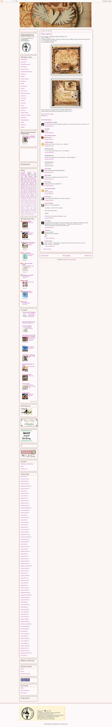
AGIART (23, 76)
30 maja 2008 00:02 (49, 185)
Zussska (24, 301)
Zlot (30, 197)
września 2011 (24, 539)
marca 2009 (24, 611)
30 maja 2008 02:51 (49, 193)
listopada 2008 (24, 621)
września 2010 (24, 568)
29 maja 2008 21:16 (49, 139)
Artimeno (23, 100)
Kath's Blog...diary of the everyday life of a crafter (28, 336)
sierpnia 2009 (24, 599)
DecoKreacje (24, 91)
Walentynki (23, 193)
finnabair (47, 241)
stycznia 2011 (24, 558)
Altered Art (27, 200)
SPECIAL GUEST (25, 207)
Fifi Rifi (22, 83)
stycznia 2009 (24, 616)
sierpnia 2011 (24, 541)
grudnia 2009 (24, 590)
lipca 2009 (23, 602)
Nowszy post (44, 255)
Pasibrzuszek (24, 468)
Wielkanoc (23, 184)
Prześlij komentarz (47, 249)
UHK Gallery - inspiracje (28, 136)
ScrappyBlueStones (49, 122)
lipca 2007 (23, 655)
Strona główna (66, 255)
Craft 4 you (23, 124)
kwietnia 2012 (24, 522)
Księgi (22, 195)
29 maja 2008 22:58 (49, 152)
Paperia (22, 88)
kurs (34, 197)
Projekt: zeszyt (30, 206)
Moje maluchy (30, 195)
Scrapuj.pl (23, 103)
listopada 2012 (24, 505)
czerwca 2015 (24, 478)
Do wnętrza (31, 182)
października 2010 (25, 565)
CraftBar (23, 127)
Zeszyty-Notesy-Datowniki (28, 178)
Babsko (46, 196)
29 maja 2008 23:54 (49, 172)
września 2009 (24, 597)
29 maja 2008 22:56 (49, 146)
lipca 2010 (23, 573)
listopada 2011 (24, 534)
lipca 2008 (23, 631)
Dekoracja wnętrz (26, 199)
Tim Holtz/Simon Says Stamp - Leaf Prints (32, 339)
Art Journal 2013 (33, 200)
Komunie (33, 186)
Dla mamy (28, 191)
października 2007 (25, 653)
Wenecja (23, 188)
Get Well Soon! (31, 366)
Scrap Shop (23, 117)
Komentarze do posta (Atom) (69, 259)
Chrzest (33, 196)
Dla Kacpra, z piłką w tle (27, 323)
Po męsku (34, 205)
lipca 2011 (23, 544)
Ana (46, 129)
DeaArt (22, 105)
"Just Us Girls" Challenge (29, 312)
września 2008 (24, 626)
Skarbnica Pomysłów (26, 115)
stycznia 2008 (24, 645)
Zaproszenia (31, 193)
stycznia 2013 (24, 500)
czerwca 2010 (24, 575)
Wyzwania (29, 212)
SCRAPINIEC (24, 59)
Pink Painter (28, 205)
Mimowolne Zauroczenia (28, 242)
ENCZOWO (25, 280)
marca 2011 (23, 553)
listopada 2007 (24, 650)
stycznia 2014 (24, 483)
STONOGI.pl (24, 66)
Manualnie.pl (24, 86)
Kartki (23, 173)
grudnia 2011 (24, 532)
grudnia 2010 (24, 561)
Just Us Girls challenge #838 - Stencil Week (31, 315)
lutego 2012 (23, 527)
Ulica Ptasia (24, 210)
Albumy (30, 176)
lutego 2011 (23, 556)
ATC (29, 184)
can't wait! (30, 292)
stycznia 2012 (24, 529)
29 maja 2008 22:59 (49, 159)
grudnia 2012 (24, 503)
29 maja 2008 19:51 (49, 126)
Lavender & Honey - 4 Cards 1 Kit (31, 386)
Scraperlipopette (25, 120)
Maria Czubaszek (25, 690)
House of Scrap (24, 69)
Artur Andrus (24, 692)
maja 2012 (23, 520)
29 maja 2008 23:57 (49, 179)
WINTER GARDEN (31, 210)
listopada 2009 (24, 592)
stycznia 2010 (24, 587)
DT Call (29, 201)
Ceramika (23, 183)
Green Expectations (30, 190)
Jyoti (23, 345)
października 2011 (25, 537)
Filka (46, 230)
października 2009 (25, 595)
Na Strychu (23, 95)
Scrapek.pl (23, 74)
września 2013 (24, 488)
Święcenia (31, 214)
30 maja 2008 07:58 (49, 200)
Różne (22, 671)
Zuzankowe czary (26, 291)
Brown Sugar (24, 201)
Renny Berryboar (49, 135)
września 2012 (24, 510)
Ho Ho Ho (33, 202)
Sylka (22, 466)
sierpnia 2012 (24, 512)
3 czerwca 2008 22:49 (49, 246)
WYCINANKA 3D (26, 303)
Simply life (32, 192)
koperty (26, 214)
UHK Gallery (27, 179)
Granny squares (25, 276)
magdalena (47, 142)
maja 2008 (23, 636)
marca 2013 (24, 495)
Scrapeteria (23, 98)
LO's (47, 115)
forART (22, 122)
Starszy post (88, 255)
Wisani (46, 168)
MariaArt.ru (23, 81)
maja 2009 (23, 607)
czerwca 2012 (24, 517)
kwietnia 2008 (24, 638)
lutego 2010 (23, 585)
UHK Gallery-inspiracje (32, 209)
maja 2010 (23, 578)
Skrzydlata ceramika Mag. (27, 464)
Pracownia (24, 206)
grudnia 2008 (24, 619)
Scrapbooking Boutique (26, 71)
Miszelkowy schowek (27, 275)
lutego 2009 (23, 614)
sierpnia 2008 (24, 628)
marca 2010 (24, 582)
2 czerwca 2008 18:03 (49, 238)
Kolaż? (22, 204)
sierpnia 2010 (24, 570)
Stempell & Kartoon (25, 64)
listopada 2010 (24, 563)
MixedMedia (28, 204)
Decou (26, 186)
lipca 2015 (23, 476)
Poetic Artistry (26, 383)
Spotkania (31, 183)
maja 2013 (23, 491)
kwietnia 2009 (24, 609)
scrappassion (25, 231)
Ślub (32, 175)
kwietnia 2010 (24, 580)
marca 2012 (24, 524)
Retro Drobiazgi (26, 252)
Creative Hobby (24, 112)
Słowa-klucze (24, 197)
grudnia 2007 (24, 648)
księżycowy (30, 222)
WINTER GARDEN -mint (26, 211)
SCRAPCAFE (24, 107)
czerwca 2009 (24, 604)
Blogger (66, 724)
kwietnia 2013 (24, 493)
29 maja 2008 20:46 (49, 132)
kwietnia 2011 (24, 551)
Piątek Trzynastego (25, 93)
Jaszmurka (47, 203)
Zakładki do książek (25, 187)
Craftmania (23, 62)
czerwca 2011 (24, 546)
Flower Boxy (31, 282)
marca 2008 (24, 640)
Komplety (34, 191)
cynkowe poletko (26, 221)
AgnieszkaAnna (48, 188)
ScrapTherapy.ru (25, 78)
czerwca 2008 (24, 633)
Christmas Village (25, 196)
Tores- (46, 220)
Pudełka (25, 181)
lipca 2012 (23, 515)
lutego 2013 (23, 498)
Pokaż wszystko (33, 401)
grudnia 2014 (24, 481)
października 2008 (25, 624)
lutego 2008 (23, 643)
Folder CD (28, 202)
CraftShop (23, 110)
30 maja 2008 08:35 (49, 218)
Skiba (22, 688)
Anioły (22, 191)
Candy (34, 179)
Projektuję (25, 192)
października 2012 (25, 507)
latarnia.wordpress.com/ (28, 321)
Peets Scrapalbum (27, 326)
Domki (33, 187)
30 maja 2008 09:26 (49, 227)
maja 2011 (23, 549)
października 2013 (25, 486)
